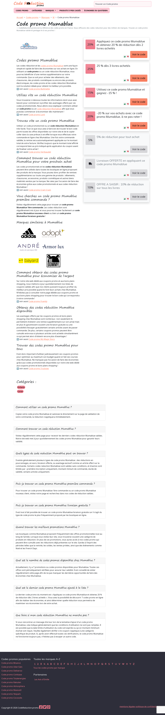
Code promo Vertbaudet (40, 152)
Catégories (37, 10)
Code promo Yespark (11, 694)
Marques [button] (50, 10)
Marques (45, 17)
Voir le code (138, 54)
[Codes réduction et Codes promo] (29, 3)
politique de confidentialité (148, 706)
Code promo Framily (38, 301)
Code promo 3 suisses (39, 368)
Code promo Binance (11, 663)
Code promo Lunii (37, 114)
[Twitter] (44, 707)
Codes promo (22, 10)
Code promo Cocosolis (11, 697)
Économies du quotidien (96, 10)
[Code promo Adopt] (53, 232)
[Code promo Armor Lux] (53, 246)
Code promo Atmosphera (13, 686)
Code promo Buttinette (39, 89)
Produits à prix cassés (70, 10)
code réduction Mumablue (49, 108)
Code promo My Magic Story (42, 339)
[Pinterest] (48, 707)
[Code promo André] (29, 246)
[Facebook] (41, 707)
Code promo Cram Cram (40, 190)
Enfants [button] (21, 387)
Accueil (20, 17)
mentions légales (127, 706)
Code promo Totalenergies (13, 678)
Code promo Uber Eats (11, 667)
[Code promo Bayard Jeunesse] (29, 260)
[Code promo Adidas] (29, 232)
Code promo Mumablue (68, 17)
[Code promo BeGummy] (53, 260)
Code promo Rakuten (11, 682)
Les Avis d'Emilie (41, 679)
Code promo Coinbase (11, 674)
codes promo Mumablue (52, 65)
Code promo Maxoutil (11, 690)
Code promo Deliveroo (11, 670)
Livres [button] (20, 391)
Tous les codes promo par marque (49, 667)
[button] (124, 56)
